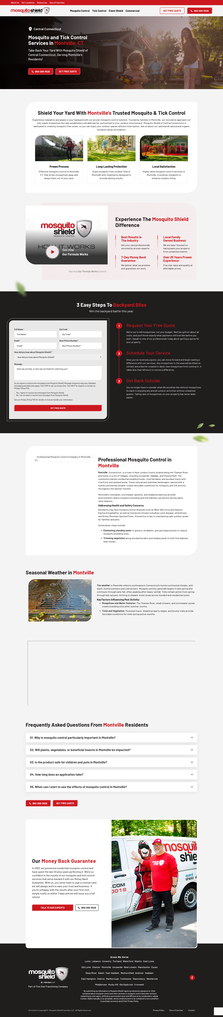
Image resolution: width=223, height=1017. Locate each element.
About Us (15, 2)
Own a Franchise (57, 2)
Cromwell (139, 984)
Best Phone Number (69, 340)
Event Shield (116, 10)
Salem (101, 972)
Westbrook (152, 978)
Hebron (101, 978)
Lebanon (96, 961)
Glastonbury (139, 978)
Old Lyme (86, 967)
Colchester (126, 978)
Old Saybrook (126, 984)
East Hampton (88, 978)
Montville (106, 967)
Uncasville (117, 967)
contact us (91, 386)
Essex (154, 967)
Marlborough (112, 978)
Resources (42, 2)
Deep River (91, 972)
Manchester (144, 967)
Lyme (88, 961)
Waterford (128, 961)
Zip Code (64, 329)
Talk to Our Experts (53, 907)
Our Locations (28, 2)
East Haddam (112, 972)
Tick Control (99, 10)
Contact (191, 1010)
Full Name (19, 329)
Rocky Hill (113, 984)
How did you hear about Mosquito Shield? (33, 352)
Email (17, 340)
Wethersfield (127, 972)
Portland (117, 961)
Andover (139, 972)
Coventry (107, 961)
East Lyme (148, 961)
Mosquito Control (80, 10)
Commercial (133, 10)
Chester (96, 967)
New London (130, 967)
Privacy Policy (133, 1001)
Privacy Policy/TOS (21, 388)
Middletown (101, 984)
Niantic (138, 961)
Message (18, 364)
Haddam (149, 972)
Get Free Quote (172, 10)
